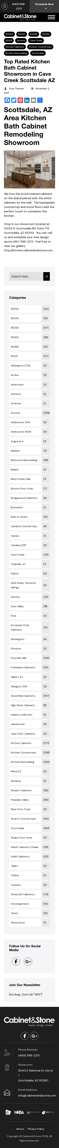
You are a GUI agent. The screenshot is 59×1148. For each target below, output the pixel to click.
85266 (45, 34)
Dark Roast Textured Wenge (23, 585)
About (20, 1129)
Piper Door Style (20, 809)
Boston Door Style (22, 488)
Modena (16, 781)
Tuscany (16, 885)
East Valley (17, 606)
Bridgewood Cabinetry (24, 498)
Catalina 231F (18, 545)
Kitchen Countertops (40, 46)
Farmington (17, 639)
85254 (9, 34)
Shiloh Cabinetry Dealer (25, 847)
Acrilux (15, 375)
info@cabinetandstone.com (36, 1095)
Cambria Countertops (24, 526)
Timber (15, 875)
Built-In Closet (19, 517)
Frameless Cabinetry (23, 667)
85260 (15, 337)
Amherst (16, 394)
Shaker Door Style (21, 837)
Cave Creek (36, 40)
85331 (9, 40)
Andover (16, 403)
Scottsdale (38, 53)
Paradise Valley (20, 800)
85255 (21, 34)
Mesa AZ (16, 771)
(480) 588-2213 (29, 1055)
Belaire (15, 469)
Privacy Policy (36, 1129)
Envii (13, 615)
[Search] (46, 276)
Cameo (15, 536)
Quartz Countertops (23, 818)
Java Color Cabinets (23, 733)
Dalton (15, 573)
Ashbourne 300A (21, 431)
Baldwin (15, 450)
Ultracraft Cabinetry (23, 894)
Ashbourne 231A (20, 422)
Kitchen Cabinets (15, 46)
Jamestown (18, 724)
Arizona (21, 40)
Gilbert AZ (17, 677)
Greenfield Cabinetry (23, 696)
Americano (17, 384)
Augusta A (17, 441)
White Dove (18, 922)
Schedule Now (44, 4)
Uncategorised (20, 903)
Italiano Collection (21, 714)
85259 (33, 34)
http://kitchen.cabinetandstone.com (28, 250)
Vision (14, 913)
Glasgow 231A (19, 686)
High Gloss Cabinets (23, 705)
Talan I (14, 866)
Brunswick (17, 507)
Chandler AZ (18, 564)
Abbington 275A (21, 365)
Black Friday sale (21, 479)
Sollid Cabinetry (20, 856)
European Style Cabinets (20, 627)
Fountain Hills (18, 658)
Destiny (15, 597)
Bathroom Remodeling (24, 460)
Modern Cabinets (21, 790)
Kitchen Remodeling (16, 53)
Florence (16, 648)
